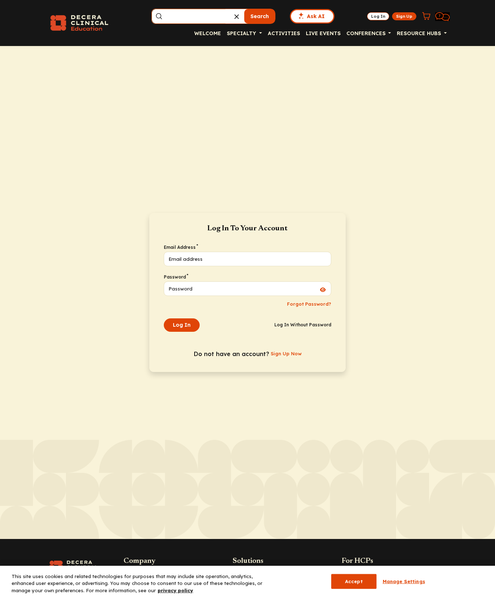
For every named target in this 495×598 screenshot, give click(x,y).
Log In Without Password (302, 324)
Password (176, 277)
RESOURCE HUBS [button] (419, 33)
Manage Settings (404, 581)
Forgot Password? (309, 304)
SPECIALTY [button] (242, 33)
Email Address (180, 247)
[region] (247, 582)
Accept (354, 581)
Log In (182, 325)
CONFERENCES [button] (366, 33)
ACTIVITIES (284, 33)
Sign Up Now (286, 353)
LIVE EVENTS (323, 33)
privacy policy (175, 590)
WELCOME (207, 33)
